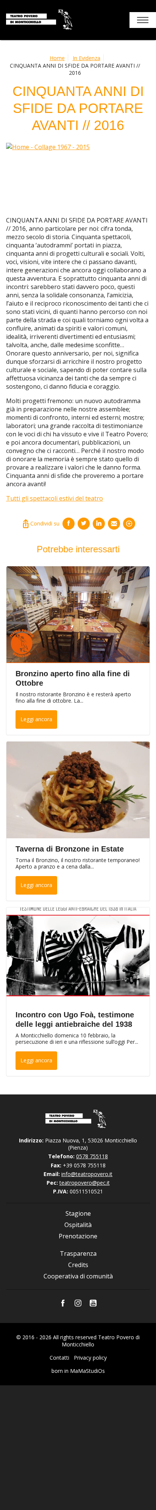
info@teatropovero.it (86, 1174)
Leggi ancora (36, 719)
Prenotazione (78, 1236)
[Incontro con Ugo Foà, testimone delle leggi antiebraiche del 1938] (78, 955)
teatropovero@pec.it (84, 1182)
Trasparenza (78, 1253)
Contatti (59, 1357)
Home (57, 58)
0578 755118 (92, 1156)
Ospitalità (78, 1225)
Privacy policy (90, 1357)
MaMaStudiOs (87, 1370)
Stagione (78, 1213)
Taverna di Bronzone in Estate (70, 849)
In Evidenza (86, 58)
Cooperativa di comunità (78, 1276)
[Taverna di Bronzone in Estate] (78, 790)
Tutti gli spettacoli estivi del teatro (54, 498)
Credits (78, 1265)
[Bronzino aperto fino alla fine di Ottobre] (78, 614)
